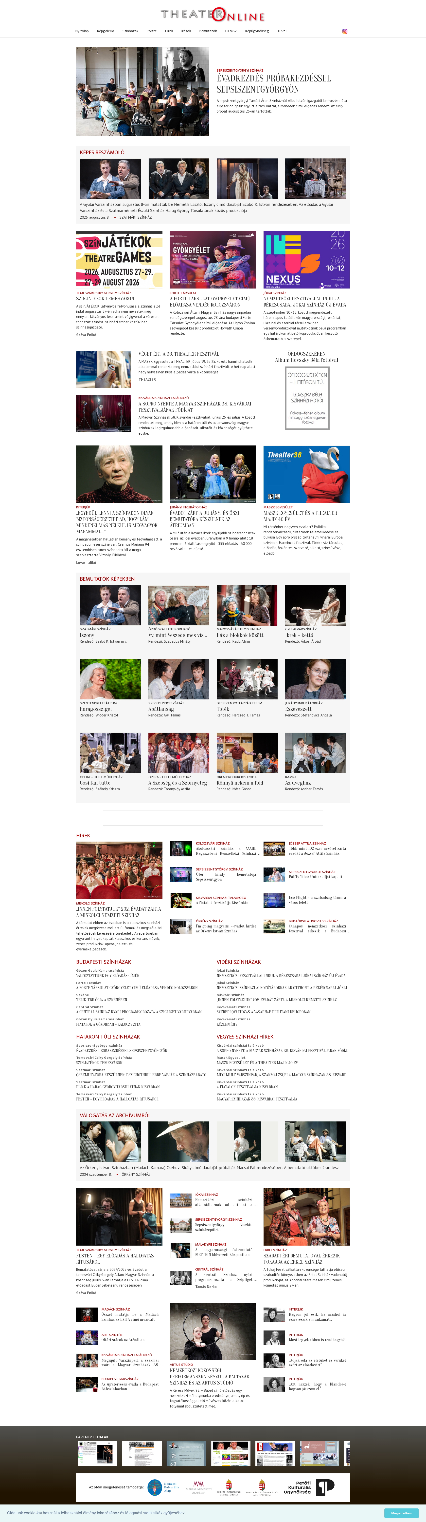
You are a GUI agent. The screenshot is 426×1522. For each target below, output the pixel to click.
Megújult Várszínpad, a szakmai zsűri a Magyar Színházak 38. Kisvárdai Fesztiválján (296, 1075)
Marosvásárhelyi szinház (239, 629)
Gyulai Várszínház (301, 629)
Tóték (223, 709)
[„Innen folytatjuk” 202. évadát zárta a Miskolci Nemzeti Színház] (119, 870)
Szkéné (82, 995)
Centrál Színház (89, 1007)
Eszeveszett (298, 709)
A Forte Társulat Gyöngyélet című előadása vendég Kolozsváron (210, 302)
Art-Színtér (112, 1335)
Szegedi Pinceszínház (166, 703)
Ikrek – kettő (299, 635)
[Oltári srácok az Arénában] (87, 1337)
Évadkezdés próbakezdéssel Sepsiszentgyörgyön (274, 84)
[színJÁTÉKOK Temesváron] (119, 260)
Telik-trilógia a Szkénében (101, 1000)
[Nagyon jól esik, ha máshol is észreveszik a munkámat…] (274, 1315)
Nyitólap (82, 31)
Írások (186, 31)
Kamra (291, 777)
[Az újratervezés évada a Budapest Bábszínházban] (87, 1384)
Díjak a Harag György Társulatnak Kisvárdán (118, 1087)
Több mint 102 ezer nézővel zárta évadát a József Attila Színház (317, 851)
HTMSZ (231, 31)
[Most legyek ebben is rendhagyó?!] (274, 1337)
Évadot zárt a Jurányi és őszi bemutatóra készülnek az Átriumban (204, 519)
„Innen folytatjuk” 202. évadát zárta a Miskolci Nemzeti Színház (118, 912)
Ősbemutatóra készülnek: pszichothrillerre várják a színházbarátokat (144, 1075)
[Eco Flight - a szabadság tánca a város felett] (274, 900)
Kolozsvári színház (213, 843)
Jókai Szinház (275, 293)
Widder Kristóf (107, 715)
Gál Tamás (172, 715)
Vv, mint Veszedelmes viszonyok (179, 635)
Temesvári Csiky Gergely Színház (103, 293)
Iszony (87, 635)
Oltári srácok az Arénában (123, 1339)
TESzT (282, 31)
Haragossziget (96, 709)
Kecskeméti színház (233, 1007)
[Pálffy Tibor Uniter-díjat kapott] (274, 874)
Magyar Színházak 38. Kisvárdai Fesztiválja (257, 1099)
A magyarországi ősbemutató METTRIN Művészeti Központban (224, 1252)
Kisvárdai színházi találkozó (164, 398)
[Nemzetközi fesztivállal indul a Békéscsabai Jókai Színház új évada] (307, 260)
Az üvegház (298, 783)
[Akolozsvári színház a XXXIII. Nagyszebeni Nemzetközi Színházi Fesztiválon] (181, 848)
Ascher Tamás (312, 789)
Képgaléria (105, 31)
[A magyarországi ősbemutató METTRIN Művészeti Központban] (181, 1250)
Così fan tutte (95, 783)
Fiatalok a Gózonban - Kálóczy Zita (108, 1024)
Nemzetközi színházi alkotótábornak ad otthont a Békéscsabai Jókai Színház (289, 987)
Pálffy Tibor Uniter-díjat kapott (315, 876)
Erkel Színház (275, 1250)
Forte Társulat (183, 293)
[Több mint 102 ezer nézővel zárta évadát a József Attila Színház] (274, 849)
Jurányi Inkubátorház (188, 507)
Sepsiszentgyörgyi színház (240, 70)
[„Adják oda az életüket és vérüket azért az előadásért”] (274, 1360)
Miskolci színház (90, 903)
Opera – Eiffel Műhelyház (101, 777)
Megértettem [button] (401, 1513)
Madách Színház (116, 1309)
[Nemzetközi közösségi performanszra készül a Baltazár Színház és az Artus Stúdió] (213, 1331)
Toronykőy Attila (177, 789)
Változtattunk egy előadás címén (108, 975)
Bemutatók (208, 31)
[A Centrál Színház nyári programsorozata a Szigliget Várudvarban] (181, 1278)
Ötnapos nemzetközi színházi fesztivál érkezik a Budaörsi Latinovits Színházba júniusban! (317, 931)
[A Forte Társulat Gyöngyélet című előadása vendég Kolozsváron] (213, 260)
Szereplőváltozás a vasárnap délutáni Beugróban (264, 1012)
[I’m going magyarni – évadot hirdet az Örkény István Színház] (181, 926)
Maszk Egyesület (278, 507)
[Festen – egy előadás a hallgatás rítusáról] (119, 1217)
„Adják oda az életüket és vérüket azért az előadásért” (317, 1363)
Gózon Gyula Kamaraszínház (100, 970)
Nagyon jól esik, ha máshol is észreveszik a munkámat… (317, 1317)
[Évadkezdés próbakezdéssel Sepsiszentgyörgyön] (142, 91)
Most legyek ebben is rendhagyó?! (317, 1339)
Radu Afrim (241, 641)
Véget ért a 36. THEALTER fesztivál (179, 354)
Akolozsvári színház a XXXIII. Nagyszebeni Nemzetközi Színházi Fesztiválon (226, 853)
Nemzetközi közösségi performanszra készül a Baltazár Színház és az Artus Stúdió (209, 1377)
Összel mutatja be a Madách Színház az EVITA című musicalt (130, 1317)
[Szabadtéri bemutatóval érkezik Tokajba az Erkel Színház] (307, 1217)
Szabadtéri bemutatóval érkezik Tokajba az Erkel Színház (302, 1259)
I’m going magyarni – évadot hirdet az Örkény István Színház (226, 928)
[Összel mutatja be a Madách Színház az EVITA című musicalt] (87, 1315)
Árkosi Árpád (311, 641)
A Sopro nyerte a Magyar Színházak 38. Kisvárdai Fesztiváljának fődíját (284, 1050)
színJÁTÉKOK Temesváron (105, 299)
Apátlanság (161, 709)
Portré (152, 31)
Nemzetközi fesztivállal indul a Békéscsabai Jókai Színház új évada (305, 302)
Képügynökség (257, 31)
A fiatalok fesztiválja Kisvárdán (222, 902)
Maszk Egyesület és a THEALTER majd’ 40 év (257, 1062)
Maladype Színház (211, 1244)
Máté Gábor (241, 789)
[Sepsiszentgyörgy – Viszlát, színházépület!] (181, 1225)
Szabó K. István (108, 641)
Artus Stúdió (181, 1365)
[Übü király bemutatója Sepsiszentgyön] (181, 874)
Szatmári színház (136, 217)
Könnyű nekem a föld (240, 783)
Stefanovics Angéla (316, 715)
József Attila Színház (307, 843)
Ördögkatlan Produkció (169, 629)
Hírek (169, 31)
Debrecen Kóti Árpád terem (239, 703)
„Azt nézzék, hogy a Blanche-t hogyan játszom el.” (317, 1386)
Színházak (130, 31)
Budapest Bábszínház (120, 1379)
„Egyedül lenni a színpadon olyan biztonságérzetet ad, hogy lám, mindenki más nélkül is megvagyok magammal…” (117, 522)
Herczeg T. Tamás (246, 715)
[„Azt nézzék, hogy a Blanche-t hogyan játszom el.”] (274, 1384)
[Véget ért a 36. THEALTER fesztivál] (103, 369)
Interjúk (83, 507)
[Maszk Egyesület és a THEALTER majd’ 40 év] (307, 474)
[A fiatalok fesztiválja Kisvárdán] (181, 900)
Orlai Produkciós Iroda (237, 777)
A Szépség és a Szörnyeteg (177, 783)
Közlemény (227, 1024)
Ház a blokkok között (240, 635)
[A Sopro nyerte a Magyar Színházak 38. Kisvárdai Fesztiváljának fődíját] (103, 413)
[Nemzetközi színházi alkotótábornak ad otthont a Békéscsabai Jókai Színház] (181, 1201)
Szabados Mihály (177, 641)
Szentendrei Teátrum (98, 703)
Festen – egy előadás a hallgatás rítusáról (117, 1099)
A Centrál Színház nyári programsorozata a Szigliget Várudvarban (139, 1012)
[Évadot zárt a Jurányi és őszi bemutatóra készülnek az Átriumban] (213, 474)
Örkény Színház (209, 921)
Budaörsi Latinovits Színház (313, 921)
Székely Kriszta (108, 789)
